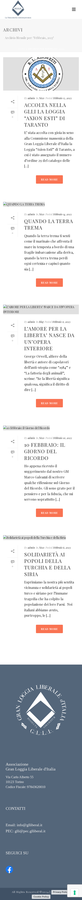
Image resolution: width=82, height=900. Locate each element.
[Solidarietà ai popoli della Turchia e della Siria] (41, 537)
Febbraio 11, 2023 (61, 321)
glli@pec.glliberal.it (30, 831)
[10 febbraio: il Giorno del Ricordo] (41, 427)
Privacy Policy (61, 892)
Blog (41, 321)
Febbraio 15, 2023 (62, 98)
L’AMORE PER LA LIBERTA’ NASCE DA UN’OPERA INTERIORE (49, 338)
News (41, 98)
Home (21, 48)
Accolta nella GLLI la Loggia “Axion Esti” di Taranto (45, 114)
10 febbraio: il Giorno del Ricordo (44, 451)
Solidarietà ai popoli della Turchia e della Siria (47, 564)
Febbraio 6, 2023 (62, 547)
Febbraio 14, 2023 (62, 214)
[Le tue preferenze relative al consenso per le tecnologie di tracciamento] (75, 893)
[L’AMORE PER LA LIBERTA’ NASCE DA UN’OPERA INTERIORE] (41, 309)
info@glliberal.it (29, 825)
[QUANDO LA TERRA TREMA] (41, 204)
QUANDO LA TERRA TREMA (48, 224)
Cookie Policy (41, 896)
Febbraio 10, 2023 (62, 438)
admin (31, 98)
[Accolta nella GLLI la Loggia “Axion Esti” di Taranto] (41, 74)
